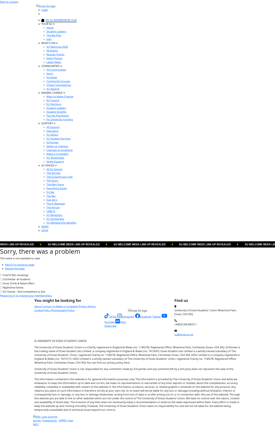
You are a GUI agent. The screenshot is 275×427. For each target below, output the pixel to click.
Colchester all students (16, 279)
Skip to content (9, 2)
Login (44, 10)
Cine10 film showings (15, 275)
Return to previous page (19, 264)
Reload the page (15, 268)
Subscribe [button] (110, 326)
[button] (110, 316)
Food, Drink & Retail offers (19, 283)
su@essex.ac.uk (183, 334)
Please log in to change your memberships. (26, 295)
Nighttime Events (13, 287)
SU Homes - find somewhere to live (24, 291)
